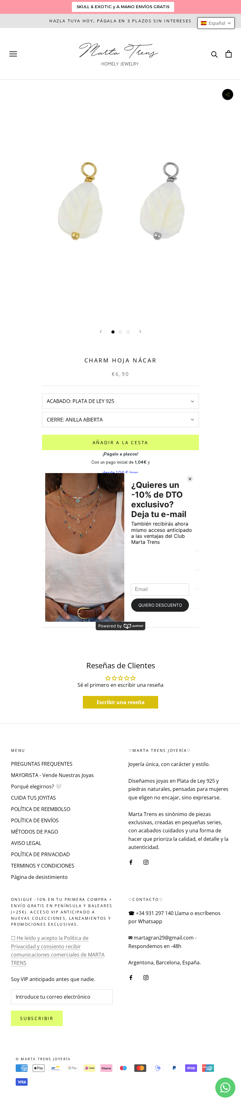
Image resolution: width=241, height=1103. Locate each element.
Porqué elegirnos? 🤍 (36, 786)
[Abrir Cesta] (229, 54)
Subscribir (37, 1018)
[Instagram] (145, 862)
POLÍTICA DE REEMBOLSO (40, 809)
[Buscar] (214, 54)
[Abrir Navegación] (13, 54)
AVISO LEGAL (26, 843)
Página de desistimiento (39, 877)
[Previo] (101, 331)
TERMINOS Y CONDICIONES (42, 865)
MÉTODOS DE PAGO (34, 831)
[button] (216, 23)
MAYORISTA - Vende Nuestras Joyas (52, 775)
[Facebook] (130, 862)
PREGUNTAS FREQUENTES (41, 763)
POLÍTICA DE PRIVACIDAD (40, 854)
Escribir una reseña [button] (121, 702)
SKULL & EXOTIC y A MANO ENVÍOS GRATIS (123, 6)
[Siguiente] (140, 331)
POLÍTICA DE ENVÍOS (35, 820)
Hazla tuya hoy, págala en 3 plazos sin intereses (120, 21)
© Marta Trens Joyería (43, 1058)
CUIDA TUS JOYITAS (33, 797)
